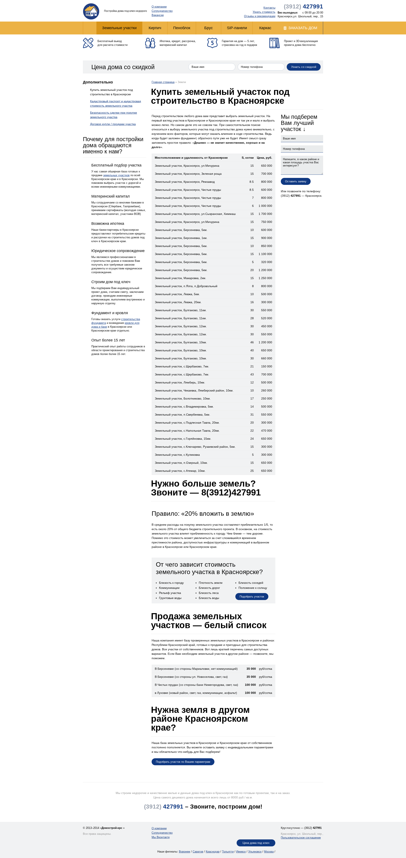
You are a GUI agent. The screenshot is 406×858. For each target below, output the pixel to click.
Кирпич (155, 28)
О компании (159, 6)
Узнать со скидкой (303, 66)
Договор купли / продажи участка (113, 124)
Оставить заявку (295, 181)
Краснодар (212, 851)
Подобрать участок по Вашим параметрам (183, 761)
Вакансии (158, 15)
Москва (269, 851)
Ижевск (241, 851)
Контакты (269, 7)
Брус (208, 28)
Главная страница (163, 82)
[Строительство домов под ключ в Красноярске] (91, 11)
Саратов (198, 851)
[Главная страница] (89, 28)
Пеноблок (181, 28)
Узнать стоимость (264, 12)
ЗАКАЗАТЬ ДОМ (302, 28)
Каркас (265, 28)
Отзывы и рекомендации (259, 16)
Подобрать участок (252, 596)
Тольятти (228, 851)
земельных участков (116, 175)
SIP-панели (237, 28)
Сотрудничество (162, 10)
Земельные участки (119, 28)
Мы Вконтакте (161, 837)
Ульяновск (255, 851)
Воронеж (184, 851)
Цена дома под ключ (256, 842)
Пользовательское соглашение (301, 837)
